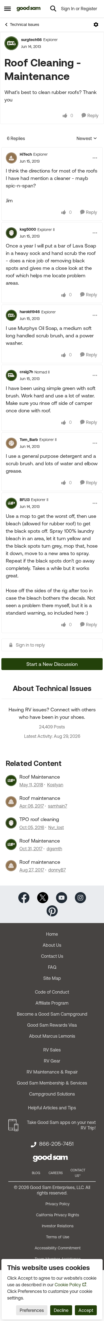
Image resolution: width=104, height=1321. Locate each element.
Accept (85, 1310)
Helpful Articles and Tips (52, 1107)
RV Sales (52, 1049)
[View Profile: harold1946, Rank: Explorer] (11, 315)
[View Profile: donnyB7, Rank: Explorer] (11, 865)
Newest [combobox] (87, 139)
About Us (52, 945)
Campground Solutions (52, 1093)
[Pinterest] (52, 910)
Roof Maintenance (39, 777)
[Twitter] (42, 897)
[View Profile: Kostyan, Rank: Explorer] (11, 780)
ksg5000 (28, 229)
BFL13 (25, 499)
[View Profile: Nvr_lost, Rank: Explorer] (11, 822)
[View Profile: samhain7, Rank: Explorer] (11, 801)
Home (52, 934)
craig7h (26, 372)
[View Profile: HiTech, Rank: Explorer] (11, 157)
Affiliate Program (52, 1002)
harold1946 (30, 312)
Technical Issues (24, 24)
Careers (56, 1173)
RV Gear (52, 1060)
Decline (61, 1310)
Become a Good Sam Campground (52, 1013)
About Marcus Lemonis (52, 1036)
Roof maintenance (39, 798)
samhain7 (57, 805)
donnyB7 (57, 869)
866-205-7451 (56, 1144)
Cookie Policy (68, 1284)
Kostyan (55, 784)
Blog (36, 1173)
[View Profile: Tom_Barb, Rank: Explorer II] (11, 443)
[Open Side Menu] (7, 8)
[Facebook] (24, 897)
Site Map (52, 978)
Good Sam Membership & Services (52, 1082)
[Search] (53, 8)
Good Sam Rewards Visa (52, 1025)
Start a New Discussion (52, 664)
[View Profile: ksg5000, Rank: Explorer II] (11, 232)
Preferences (32, 1310)
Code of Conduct (52, 991)
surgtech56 (31, 39)
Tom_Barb (29, 439)
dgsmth (54, 848)
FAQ (52, 967)
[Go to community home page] (28, 8)
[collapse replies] (52, 150)
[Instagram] (80, 897)
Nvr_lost (56, 827)
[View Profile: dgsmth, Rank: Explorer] (11, 844)
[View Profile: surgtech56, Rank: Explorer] (11, 43)
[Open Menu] (96, 24)
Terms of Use (57, 1237)
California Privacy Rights (57, 1215)
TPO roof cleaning (39, 819)
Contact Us (52, 956)
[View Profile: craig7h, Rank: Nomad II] (11, 375)
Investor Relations (57, 1226)
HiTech (26, 154)
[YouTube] (61, 897)
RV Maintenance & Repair (52, 1071)
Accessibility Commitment (58, 1248)
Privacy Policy (57, 1204)
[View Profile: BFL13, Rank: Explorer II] (11, 503)
